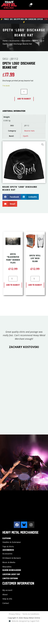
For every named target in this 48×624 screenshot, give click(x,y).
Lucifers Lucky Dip (11, 574)
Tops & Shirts (8, 546)
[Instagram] (31, 525)
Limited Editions (10, 579)
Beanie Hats (37, 40)
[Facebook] (17, 525)
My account (7, 590)
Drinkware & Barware (11, 558)
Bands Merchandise (11, 570)
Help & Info (7, 599)
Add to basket (24, 99)
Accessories (14, 40)
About (5, 594)
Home (5, 40)
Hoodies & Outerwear (11, 542)
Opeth (25, 136)
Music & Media (8, 562)
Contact (5, 603)
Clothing (6, 538)
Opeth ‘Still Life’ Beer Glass (35, 258)
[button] (11, 197)
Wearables (25, 40)
